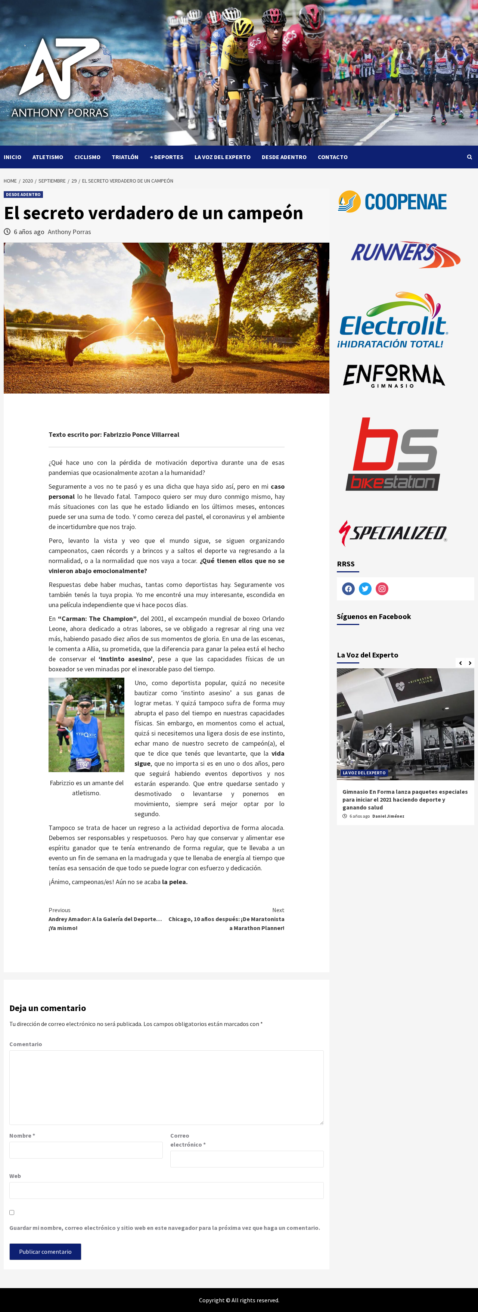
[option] (405, 750)
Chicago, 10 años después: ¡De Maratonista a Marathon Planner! (226, 919)
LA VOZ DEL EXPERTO (223, 157)
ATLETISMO (47, 157)
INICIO (12, 157)
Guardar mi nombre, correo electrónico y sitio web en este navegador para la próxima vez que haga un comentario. (164, 1227)
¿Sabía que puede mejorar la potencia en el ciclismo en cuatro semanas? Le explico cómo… (399, 799)
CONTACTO (333, 157)
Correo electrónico (188, 1140)
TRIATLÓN (125, 157)
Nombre (22, 1135)
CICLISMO (87, 157)
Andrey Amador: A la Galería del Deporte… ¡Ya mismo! (105, 919)
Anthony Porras (69, 231)
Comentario (25, 1044)
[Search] (469, 157)
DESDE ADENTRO (284, 157)
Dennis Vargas (387, 816)
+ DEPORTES (166, 157)
